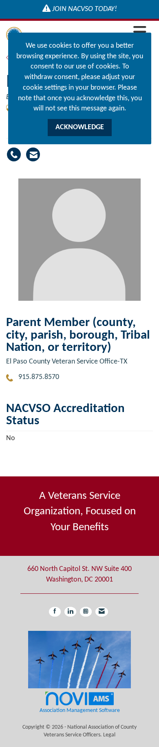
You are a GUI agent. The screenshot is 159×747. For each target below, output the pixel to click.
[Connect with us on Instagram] (86, 612)
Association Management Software (80, 710)
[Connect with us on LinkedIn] (70, 612)
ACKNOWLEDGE (79, 127)
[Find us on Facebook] (55, 612)
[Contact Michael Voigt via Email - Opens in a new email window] (33, 154)
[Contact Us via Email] (101, 612)
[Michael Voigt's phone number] (14, 154)
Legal (109, 735)
